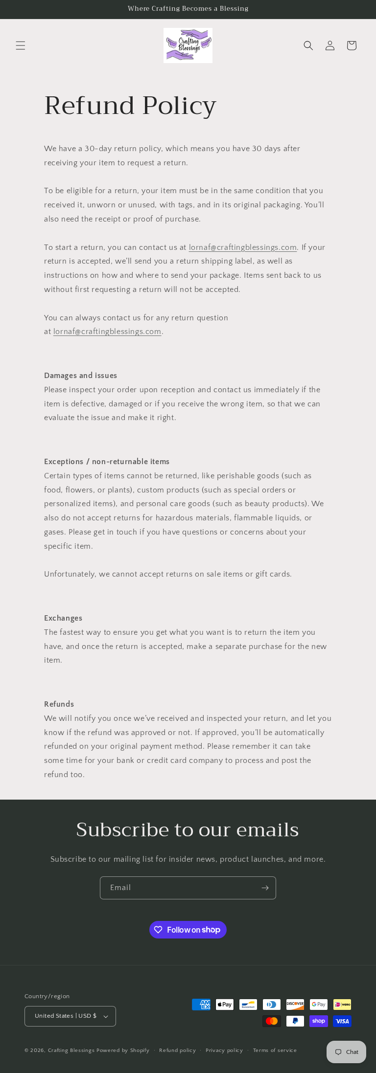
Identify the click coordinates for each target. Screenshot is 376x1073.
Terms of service (275, 1050)
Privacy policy (224, 1050)
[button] (20, 45)
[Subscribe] (265, 887)
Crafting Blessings (71, 1050)
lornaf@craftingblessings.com (243, 247)
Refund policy (177, 1050)
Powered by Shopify (123, 1050)
